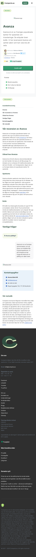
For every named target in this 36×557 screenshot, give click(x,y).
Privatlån (3, 453)
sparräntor (23, 192)
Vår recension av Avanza (10, 112)
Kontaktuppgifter (8, 121)
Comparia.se (7, 57)
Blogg (2, 405)
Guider (3, 403)
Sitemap (3, 415)
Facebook (4, 380)
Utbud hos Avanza (8, 115)
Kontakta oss (5, 395)
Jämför (25, 3)
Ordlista (3, 410)
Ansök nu (17, 68)
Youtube (3, 385)
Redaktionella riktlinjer (7, 408)
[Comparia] (7, 3)
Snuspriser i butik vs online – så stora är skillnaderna (17, 484)
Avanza (5, 110)
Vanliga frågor (7, 118)
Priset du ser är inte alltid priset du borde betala (15, 476)
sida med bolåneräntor (22, 216)
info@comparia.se (10, 367)
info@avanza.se (12, 280)
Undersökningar (6, 398)
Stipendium (4, 413)
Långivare (4, 460)
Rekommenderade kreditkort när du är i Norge (14, 489)
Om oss (3, 393)
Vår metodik (6, 124)
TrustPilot (4, 388)
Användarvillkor (5, 400)
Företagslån (4, 455)
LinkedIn (3, 383)
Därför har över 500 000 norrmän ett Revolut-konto (16, 486)
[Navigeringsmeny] (32, 3)
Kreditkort (4, 458)
